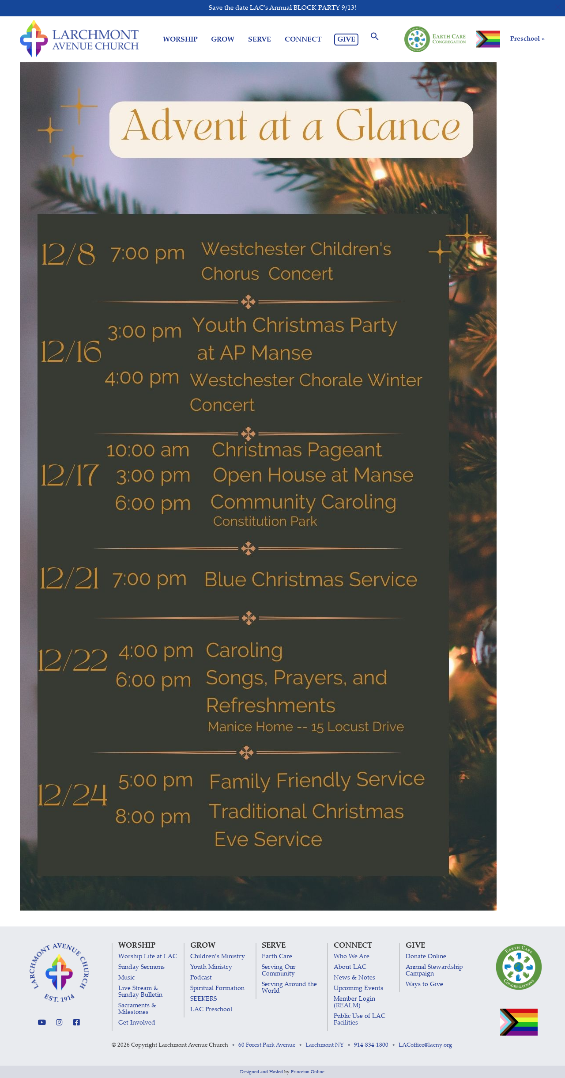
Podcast (201, 978)
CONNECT (303, 39)
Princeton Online (307, 1072)
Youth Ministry (211, 967)
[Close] (558, 7)
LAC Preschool (211, 1010)
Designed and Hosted (261, 1072)
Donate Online (426, 957)
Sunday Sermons (141, 967)
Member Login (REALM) (354, 1002)
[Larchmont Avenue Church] (79, 39)
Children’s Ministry (217, 957)
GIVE (346, 39)
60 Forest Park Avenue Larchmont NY (291, 1045)
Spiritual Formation (217, 989)
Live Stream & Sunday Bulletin (140, 992)
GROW (222, 39)
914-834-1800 (371, 1045)
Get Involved (136, 1023)
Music (126, 978)
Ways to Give (424, 985)
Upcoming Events (358, 989)
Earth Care (277, 957)
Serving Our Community (279, 970)
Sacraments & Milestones (137, 1009)
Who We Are (351, 957)
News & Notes (354, 978)
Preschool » (527, 39)
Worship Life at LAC (147, 957)
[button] (374, 39)
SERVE (259, 39)
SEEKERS (203, 999)
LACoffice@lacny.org (425, 1045)
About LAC (350, 967)
